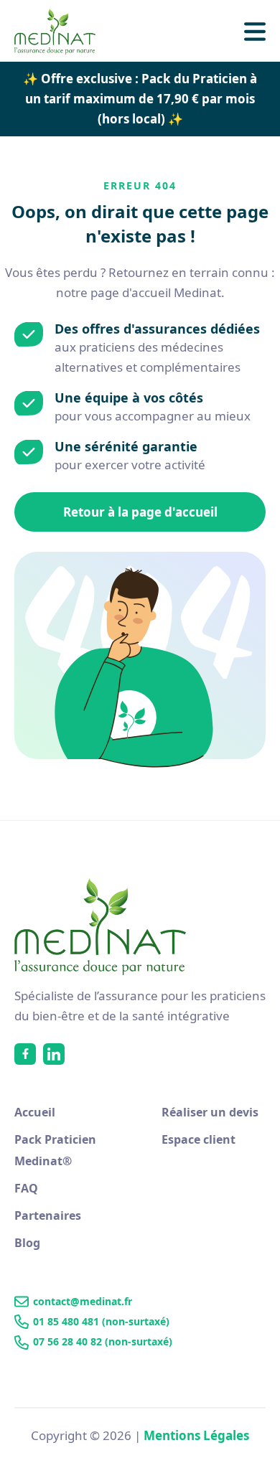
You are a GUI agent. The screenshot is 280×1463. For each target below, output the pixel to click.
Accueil (34, 1112)
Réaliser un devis (210, 1112)
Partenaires (47, 1215)
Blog (27, 1243)
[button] (255, 31)
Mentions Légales (196, 1435)
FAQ (26, 1188)
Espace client (198, 1139)
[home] (62, 32)
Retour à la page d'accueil (140, 512)
